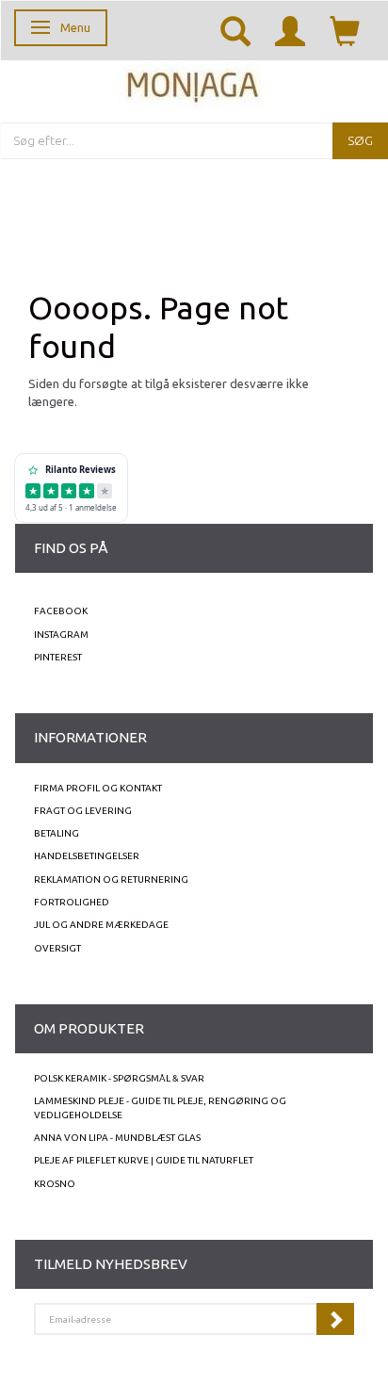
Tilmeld (335, 1319)
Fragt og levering (83, 811)
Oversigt (57, 948)
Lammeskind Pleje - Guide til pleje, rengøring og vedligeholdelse (160, 1107)
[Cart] (344, 30)
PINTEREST (58, 657)
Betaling (56, 833)
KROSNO (54, 1184)
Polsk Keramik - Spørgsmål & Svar (119, 1078)
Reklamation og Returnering (111, 879)
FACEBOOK (61, 611)
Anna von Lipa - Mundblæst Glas (117, 1137)
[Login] (290, 30)
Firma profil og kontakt (98, 788)
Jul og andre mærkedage (101, 925)
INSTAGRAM (61, 634)
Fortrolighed (71, 902)
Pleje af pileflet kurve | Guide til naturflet (143, 1160)
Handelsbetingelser (86, 856)
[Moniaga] (194, 83)
